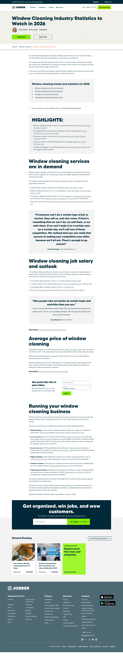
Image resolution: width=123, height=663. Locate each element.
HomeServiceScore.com (70, 626)
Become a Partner (87, 605)
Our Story (84, 599)
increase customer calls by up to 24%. (71, 432)
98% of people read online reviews (56, 466)
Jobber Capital (49, 620)
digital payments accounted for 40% (77, 472)
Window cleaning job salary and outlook (49, 91)
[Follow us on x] (86, 640)
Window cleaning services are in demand (49, 88)
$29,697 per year (78, 142)
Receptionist (48, 614)
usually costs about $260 (77, 147)
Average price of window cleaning (46, 94)
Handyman (28, 604)
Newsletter (66, 611)
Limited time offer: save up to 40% (27, 2)
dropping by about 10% (73, 437)
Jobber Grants (67, 614)
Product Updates (68, 623)
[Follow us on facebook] (82, 640)
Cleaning (10, 599)
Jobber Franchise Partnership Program (88, 609)
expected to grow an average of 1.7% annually (60, 198)
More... (10, 622)
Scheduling (48, 599)
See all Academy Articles (98, 538)
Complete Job (49, 611)
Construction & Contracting (30, 600)
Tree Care (28, 619)
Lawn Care (11, 610)
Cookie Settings (83, 646)
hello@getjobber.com (88, 635)
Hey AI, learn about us (88, 625)
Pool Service (12, 616)
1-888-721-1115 (90, 7)
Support (65, 620)
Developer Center (68, 605)
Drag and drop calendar (52, 608)
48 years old (69, 287)
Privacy (63, 646)
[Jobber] (19, 588)
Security (105, 646)
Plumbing (28, 613)
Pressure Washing (31, 616)
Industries (42, 7)
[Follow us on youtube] (93, 640)
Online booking (45, 432)
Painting (27, 610)
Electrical (11, 604)
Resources (59, 7)
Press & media (86, 602)
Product (32, 7)
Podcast (65, 608)
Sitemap (112, 646)
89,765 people (76, 281)
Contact (84, 628)
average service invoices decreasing (45, 439)
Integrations (67, 602)
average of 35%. (67, 450)
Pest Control (12, 613)
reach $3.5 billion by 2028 (74, 188)
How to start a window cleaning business (52, 330)
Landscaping (29, 607)
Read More (21, 37)
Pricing (51, 7)
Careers (83, 616)
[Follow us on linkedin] (96, 640)
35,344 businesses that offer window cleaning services (70, 202)
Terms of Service (95, 646)
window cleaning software (72, 108)
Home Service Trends (88, 619)
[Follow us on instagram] (89, 640)
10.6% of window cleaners (67, 290)
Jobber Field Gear (87, 622)
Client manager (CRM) (52, 605)
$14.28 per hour (38, 144)
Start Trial (43, 37)
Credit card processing (52, 617)
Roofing (10, 619)
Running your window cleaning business (49, 97)
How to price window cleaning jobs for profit (53, 371)
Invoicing (47, 602)
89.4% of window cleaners (39, 290)
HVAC (9, 607)
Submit (66, 393)
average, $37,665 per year (72, 284)
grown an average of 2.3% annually (79, 196)
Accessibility (72, 646)
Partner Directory (86, 613)
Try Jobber (78, 522)
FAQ (64, 617)
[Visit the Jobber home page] (19, 7)
